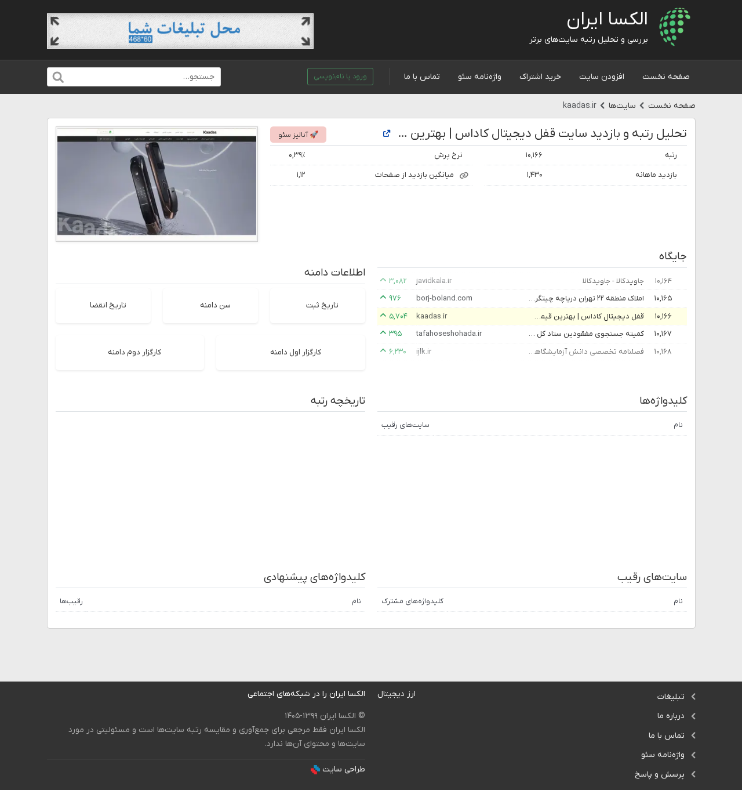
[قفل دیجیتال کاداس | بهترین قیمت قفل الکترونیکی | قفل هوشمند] (387, 134)
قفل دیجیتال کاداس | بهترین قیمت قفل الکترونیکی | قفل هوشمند (586, 316)
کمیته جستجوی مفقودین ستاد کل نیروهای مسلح (586, 334)
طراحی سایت (343, 769)
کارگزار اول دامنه (295, 352)
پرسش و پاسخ (660, 774)
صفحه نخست (666, 76)
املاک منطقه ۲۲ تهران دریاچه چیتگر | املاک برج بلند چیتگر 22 (586, 298)
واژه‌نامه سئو (479, 76)
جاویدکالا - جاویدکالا (613, 281)
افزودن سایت (601, 76)
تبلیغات (671, 696)
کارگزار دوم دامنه (134, 352)
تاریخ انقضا (108, 305)
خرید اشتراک (540, 76)
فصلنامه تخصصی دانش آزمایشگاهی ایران (586, 352)
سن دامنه (215, 305)
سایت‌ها (622, 105)
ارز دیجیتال (396, 694)
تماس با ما (422, 76)
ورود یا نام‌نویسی (340, 76)
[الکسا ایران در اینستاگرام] (238, 694)
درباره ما (671, 716)
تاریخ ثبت (322, 305)
